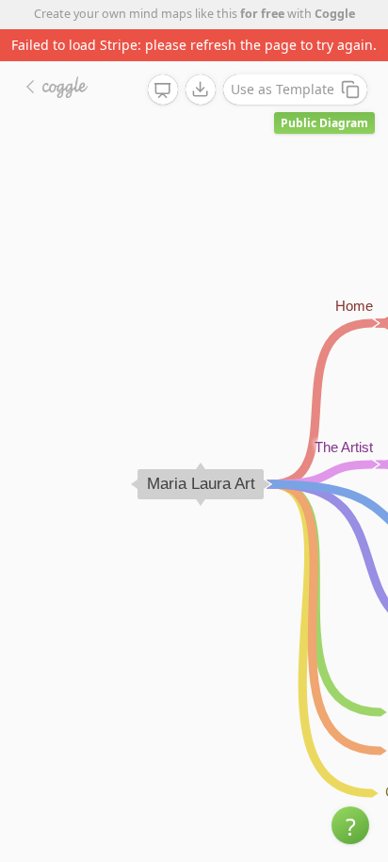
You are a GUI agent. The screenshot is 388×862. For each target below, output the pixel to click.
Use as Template (282, 89)
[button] (350, 825)
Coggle (335, 14)
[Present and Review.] (163, 90)
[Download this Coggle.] (201, 89)
